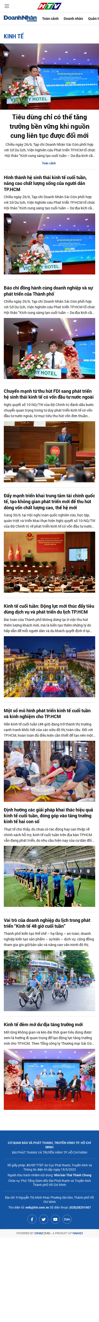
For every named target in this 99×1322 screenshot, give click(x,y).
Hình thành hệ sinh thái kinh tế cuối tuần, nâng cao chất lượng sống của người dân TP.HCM (45, 183)
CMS (42, 1233)
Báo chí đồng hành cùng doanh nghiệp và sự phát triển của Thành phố (48, 291)
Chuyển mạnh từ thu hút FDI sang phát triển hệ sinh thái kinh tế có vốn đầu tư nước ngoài (49, 394)
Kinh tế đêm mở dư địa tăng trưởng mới (43, 1024)
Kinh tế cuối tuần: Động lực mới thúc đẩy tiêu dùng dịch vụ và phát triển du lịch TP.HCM (49, 609)
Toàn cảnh (50, 18)
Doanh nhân (73, 18)
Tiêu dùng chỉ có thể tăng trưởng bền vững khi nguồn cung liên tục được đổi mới (50, 126)
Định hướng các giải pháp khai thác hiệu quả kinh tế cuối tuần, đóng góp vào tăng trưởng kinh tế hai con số (48, 816)
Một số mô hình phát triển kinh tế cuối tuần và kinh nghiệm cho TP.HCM (47, 713)
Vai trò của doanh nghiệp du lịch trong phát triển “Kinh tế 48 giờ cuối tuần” (47, 923)
